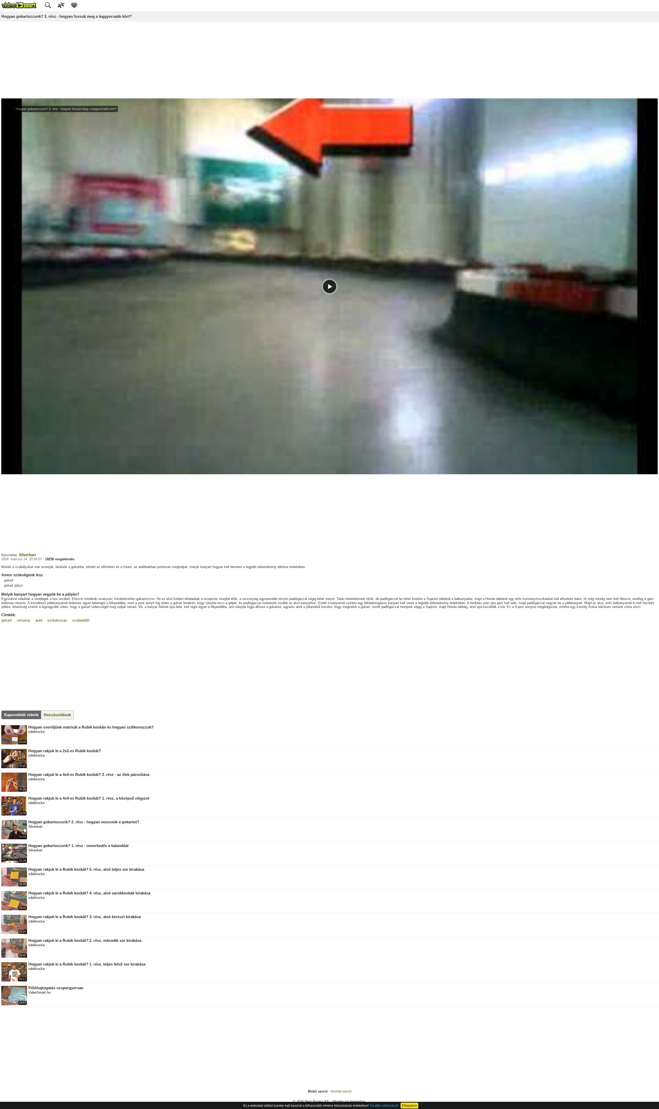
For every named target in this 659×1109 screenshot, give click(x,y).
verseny (23, 620)
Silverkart (27, 555)
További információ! (383, 1105)
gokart (6, 620)
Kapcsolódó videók (21, 715)
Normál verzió (341, 1091)
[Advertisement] (329, 60)
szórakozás (57, 620)
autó (38, 620)
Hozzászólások (57, 715)
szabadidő (80, 620)
